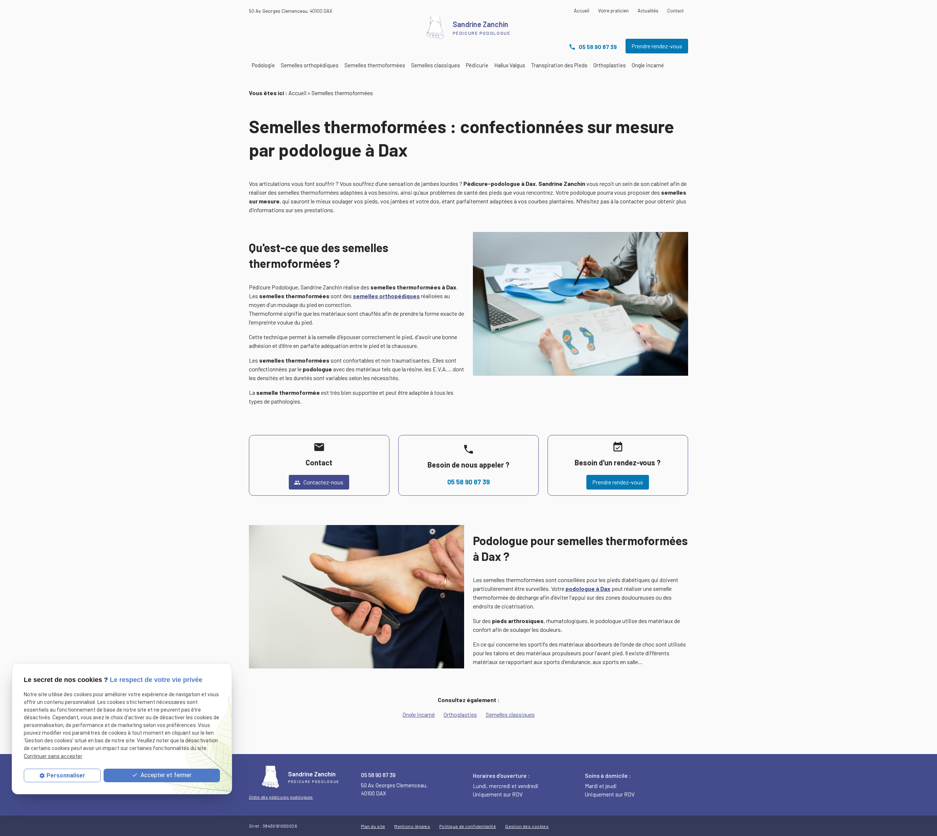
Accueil (581, 11)
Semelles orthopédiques (310, 65)
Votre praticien (613, 11)
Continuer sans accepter (53, 756)
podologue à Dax (588, 588)
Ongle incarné (648, 65)
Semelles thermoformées (374, 65)
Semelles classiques (435, 65)
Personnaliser (65, 775)
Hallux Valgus (509, 65)
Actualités (648, 11)
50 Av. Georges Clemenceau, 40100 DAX (290, 11)
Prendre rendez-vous (656, 45)
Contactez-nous (318, 482)
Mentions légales (412, 826)
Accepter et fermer (165, 775)
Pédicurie (477, 65)
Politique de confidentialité (467, 826)
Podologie (263, 65)
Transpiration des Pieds (559, 65)
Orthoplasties (609, 65)
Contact (675, 11)
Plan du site (373, 826)
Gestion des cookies (527, 826)
